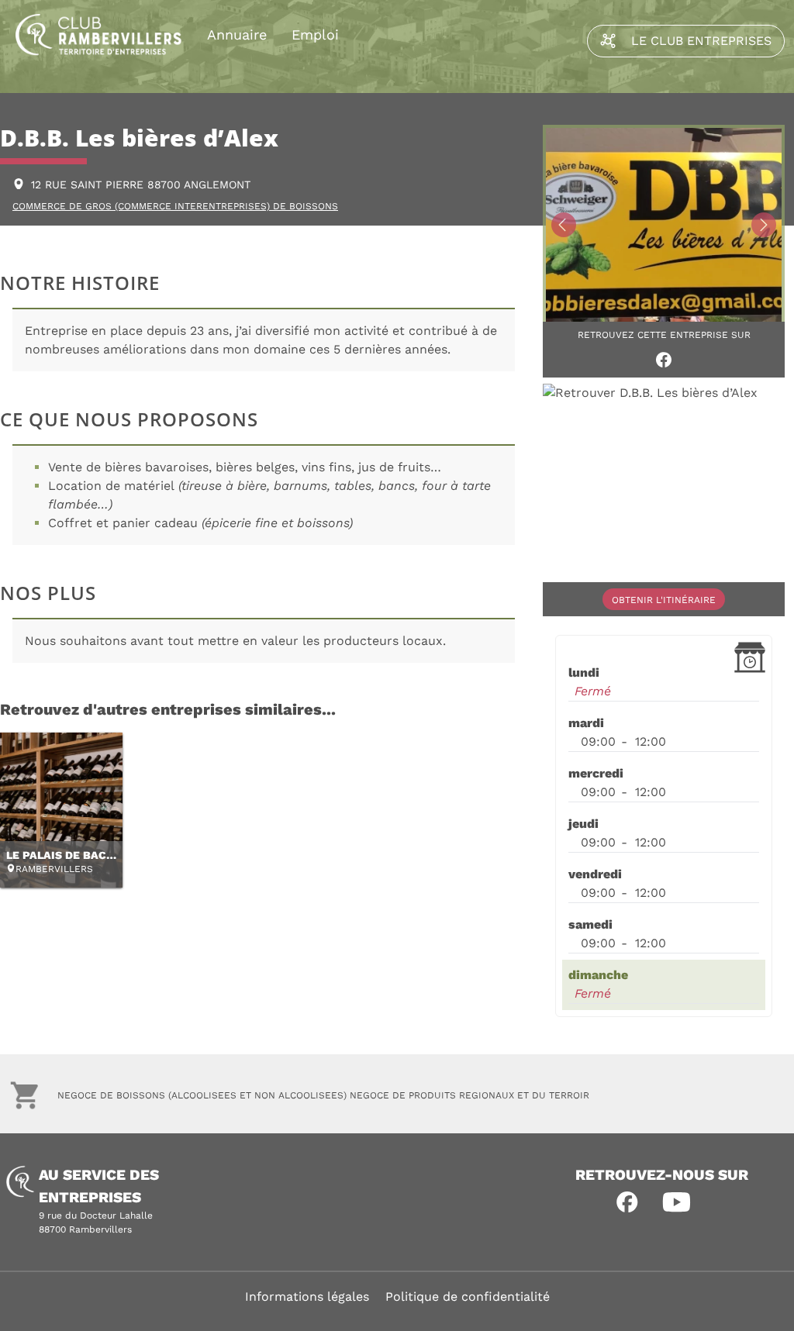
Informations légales (307, 1296)
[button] (627, 1202)
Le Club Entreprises (701, 40)
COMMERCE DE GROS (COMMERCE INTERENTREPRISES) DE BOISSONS (175, 206)
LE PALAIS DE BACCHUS (71, 855)
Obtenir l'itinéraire (664, 600)
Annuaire (237, 34)
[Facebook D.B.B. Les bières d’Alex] (663, 359)
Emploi (315, 34)
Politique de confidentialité (467, 1296)
